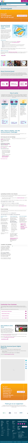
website (2, 139)
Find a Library (2, 422)
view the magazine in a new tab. (9, 354)
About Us (13, 431)
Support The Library (13, 422)
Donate (14, 424)
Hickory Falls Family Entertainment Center (24, 226)
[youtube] (22, 424)
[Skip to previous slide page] (0, 413)
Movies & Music (8, 427)
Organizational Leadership (15, 433)
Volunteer (14, 428)
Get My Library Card (2, 428)
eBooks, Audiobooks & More (8, 429)
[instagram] (20, 424)
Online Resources (2, 431)
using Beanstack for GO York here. (9, 337)
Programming (10, 6)
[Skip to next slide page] (27, 413)
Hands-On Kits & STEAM (8, 434)
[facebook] (18, 424)
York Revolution (23, 228)
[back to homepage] (3, 1)
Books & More (8, 422)
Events (2, 435)
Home (3, 6)
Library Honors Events (14, 427)
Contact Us (14, 438)
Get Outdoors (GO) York (15, 42)
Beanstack (18, 41)
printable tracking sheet (20, 197)
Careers (14, 436)
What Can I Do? (6, 6)
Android (4, 147)
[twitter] (24, 424)
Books (8, 424)
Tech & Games (8, 432)
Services (2, 433)
